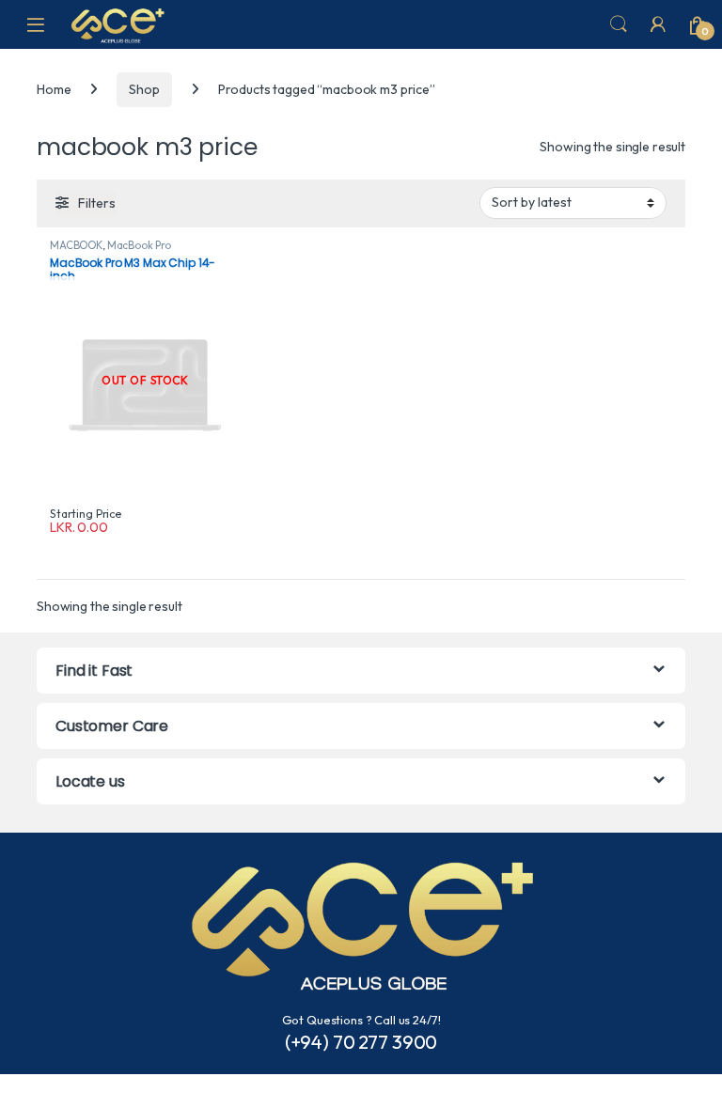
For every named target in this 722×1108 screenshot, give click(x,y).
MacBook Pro (139, 245)
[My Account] (658, 25)
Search (618, 24)
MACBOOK (76, 245)
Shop (144, 89)
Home (54, 89)
